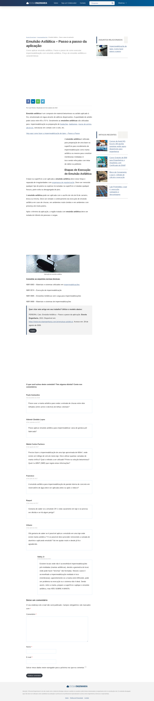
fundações (64, 124)
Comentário (31, 614)
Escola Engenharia (31, 37)
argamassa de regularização (63, 182)
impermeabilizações (72, 285)
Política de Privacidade (76, 698)
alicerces (29, 128)
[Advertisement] (77, 21)
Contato (83, 3)
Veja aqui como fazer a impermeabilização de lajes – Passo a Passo (53, 133)
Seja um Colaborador (69, 3)
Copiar (32, 331)
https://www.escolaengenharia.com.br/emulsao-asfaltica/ (51, 322)
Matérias (121, 3)
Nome (29, 647)
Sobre (56, 3)
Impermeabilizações (42, 37)
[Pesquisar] (112, 3)
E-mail (29, 657)
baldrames (73, 124)
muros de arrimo (84, 124)
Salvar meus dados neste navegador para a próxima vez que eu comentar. (55, 668)
